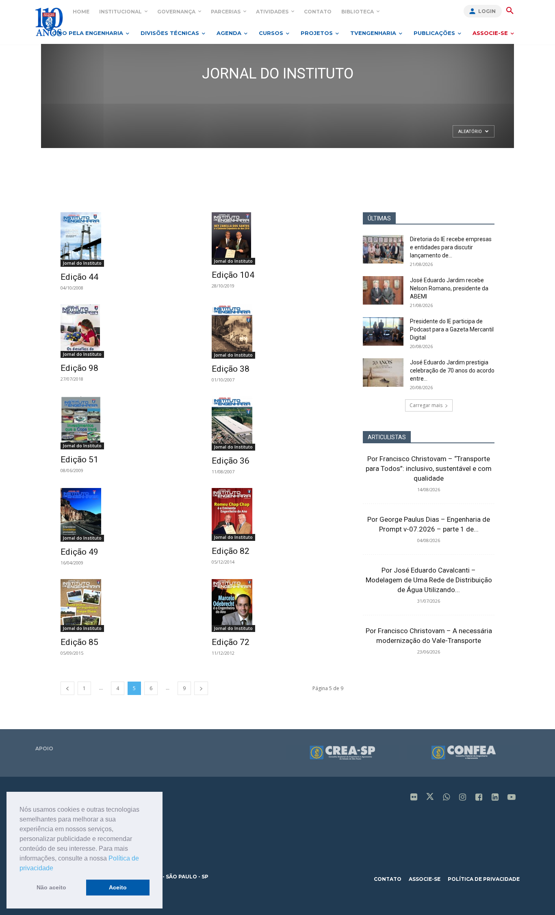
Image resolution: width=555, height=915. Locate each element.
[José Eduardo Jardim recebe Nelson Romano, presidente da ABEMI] (383, 290)
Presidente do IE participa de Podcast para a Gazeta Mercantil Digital (452, 329)
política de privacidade (484, 879)
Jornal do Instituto (82, 263)
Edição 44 (79, 277)
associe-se (424, 879)
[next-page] (201, 688)
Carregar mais (426, 405)
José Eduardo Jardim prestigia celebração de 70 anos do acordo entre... (452, 370)
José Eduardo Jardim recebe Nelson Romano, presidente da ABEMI (449, 288)
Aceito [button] (118, 887)
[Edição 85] (126, 605)
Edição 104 (233, 275)
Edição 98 (79, 368)
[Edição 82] (277, 514)
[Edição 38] (277, 331)
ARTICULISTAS (387, 437)
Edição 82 (230, 551)
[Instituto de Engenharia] (49, 21)
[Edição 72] (277, 605)
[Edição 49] (126, 515)
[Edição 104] (277, 238)
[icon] (414, 797)
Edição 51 (79, 459)
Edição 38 (230, 369)
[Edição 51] (126, 422)
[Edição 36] (277, 423)
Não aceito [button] (51, 887)
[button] (56, 868)
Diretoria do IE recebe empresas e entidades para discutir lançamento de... (451, 247)
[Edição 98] (126, 331)
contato (387, 879)
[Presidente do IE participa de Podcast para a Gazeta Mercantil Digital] (383, 331)
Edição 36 (230, 461)
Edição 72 (230, 642)
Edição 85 (79, 642)
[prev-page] (67, 688)
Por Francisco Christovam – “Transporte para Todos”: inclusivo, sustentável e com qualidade (429, 468)
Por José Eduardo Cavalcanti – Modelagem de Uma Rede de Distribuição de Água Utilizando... (429, 580)
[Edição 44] (126, 239)
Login (487, 11)
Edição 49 (79, 552)
